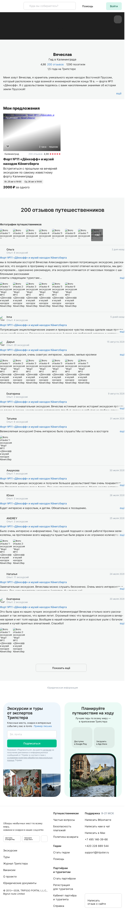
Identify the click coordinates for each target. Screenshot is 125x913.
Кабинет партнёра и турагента (64, 897)
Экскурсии (10, 850)
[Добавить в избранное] (8, 146)
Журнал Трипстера (15, 863)
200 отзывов (55, 64)
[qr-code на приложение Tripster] (44, 838)
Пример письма (43, 726)
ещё (122, 277)
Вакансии (9, 870)
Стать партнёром (64, 878)
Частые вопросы (64, 819)
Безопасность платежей (62, 828)
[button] (114, 6)
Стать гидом (61, 852)
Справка (58, 905)
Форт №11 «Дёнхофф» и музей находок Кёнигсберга (33, 257)
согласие (46, 750)
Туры (6, 857)
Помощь (87, 6)
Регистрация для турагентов (63, 887)
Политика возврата (65, 836)
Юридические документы (19, 883)
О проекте (10, 876)
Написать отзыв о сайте (97, 902)
